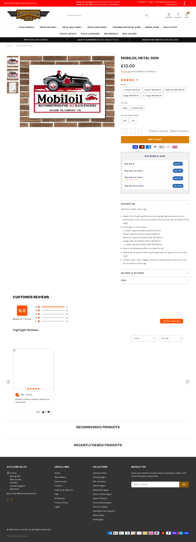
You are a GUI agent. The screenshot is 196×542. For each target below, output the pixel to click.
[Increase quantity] (138, 131)
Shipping (126, 71)
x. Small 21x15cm (131, 89)
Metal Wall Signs (72, 27)
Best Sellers (129, 34)
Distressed (137, 108)
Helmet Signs (99, 485)
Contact (142, 2)
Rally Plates (170, 27)
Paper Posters (48, 27)
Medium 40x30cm (174, 89)
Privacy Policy (61, 502)
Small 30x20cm (153, 89)
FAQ (151, 2)
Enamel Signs (152, 27)
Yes (125, 120)
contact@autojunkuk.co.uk (22, 3)
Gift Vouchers (99, 481)
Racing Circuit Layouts (104, 511)
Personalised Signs (102, 502)
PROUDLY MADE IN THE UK (98, 40)
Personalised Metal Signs (127, 27)
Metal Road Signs (97, 27)
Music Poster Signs (102, 494)
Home (9, 46)
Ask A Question (181, 131)
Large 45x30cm (131, 95)
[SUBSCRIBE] (184, 484)
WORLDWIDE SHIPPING (36, 40)
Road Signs (98, 519)
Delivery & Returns (165, 2)
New (125, 108)
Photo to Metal (100, 507)
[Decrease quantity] (124, 131)
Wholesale (172, 4)
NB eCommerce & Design (17, 536)
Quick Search (26, 27)
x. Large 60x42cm (152, 95)
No (133, 120)
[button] (186, 15)
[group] (67, 91)
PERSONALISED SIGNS (160, 40)
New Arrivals (111, 34)
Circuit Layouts (68, 34)
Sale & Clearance (90, 34)
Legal (57, 507)
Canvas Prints (100, 473)
